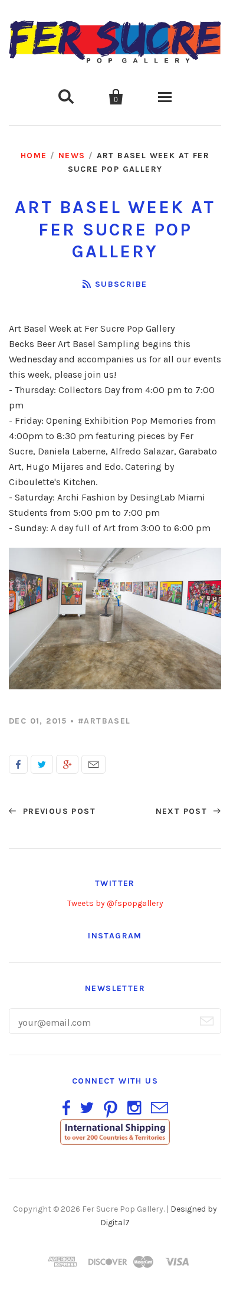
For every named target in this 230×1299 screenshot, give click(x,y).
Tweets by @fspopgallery (115, 903)
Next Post (183, 811)
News (72, 155)
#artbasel (104, 721)
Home (34, 155)
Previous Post (57, 811)
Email (93, 764)
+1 (67, 764)
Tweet (42, 764)
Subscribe (121, 284)
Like (18, 764)
